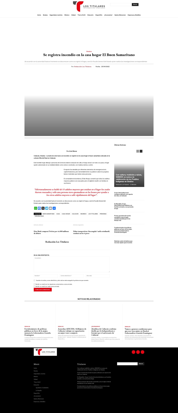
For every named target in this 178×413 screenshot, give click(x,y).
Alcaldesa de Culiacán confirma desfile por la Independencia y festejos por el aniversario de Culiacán (103, 332)
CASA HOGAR (66, 214)
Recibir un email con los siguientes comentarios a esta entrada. (54, 284)
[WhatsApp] (58, 145)
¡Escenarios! (95, 326)
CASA (58, 214)
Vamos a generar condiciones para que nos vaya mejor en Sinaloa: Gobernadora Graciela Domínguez (138, 331)
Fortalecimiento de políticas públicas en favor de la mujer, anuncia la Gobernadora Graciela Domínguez (123, 230)
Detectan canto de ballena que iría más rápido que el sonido (123, 241)
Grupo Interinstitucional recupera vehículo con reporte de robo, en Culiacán (123, 194)
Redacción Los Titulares (82, 66)
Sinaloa (89, 51)
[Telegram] (70, 145)
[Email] (66, 145)
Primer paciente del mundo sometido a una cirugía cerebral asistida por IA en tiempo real (122, 218)
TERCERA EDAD (39, 216)
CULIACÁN (75, 214)
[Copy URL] (75, 145)
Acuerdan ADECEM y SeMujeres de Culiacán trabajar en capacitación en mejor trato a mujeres (72, 331)
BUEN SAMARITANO (48, 214)
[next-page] (141, 151)
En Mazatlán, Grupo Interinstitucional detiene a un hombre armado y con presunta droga (123, 206)
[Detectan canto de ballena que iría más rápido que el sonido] (139, 241)
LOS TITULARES (93, 214)
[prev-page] (137, 151)
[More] (79, 145)
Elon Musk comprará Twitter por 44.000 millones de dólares (51, 232)
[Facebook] (41, 6)
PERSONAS (103, 214)
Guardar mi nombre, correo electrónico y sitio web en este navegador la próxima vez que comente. (62, 280)
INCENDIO (83, 214)
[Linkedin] (62, 145)
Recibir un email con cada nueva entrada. (47, 286)
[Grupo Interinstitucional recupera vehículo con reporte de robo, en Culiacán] (139, 194)
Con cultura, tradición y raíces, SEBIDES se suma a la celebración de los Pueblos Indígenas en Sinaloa (129, 178)
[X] (50, 6)
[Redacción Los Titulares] (69, 66)
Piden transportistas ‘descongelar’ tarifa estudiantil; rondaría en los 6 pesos (91, 232)
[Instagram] (46, 6)
